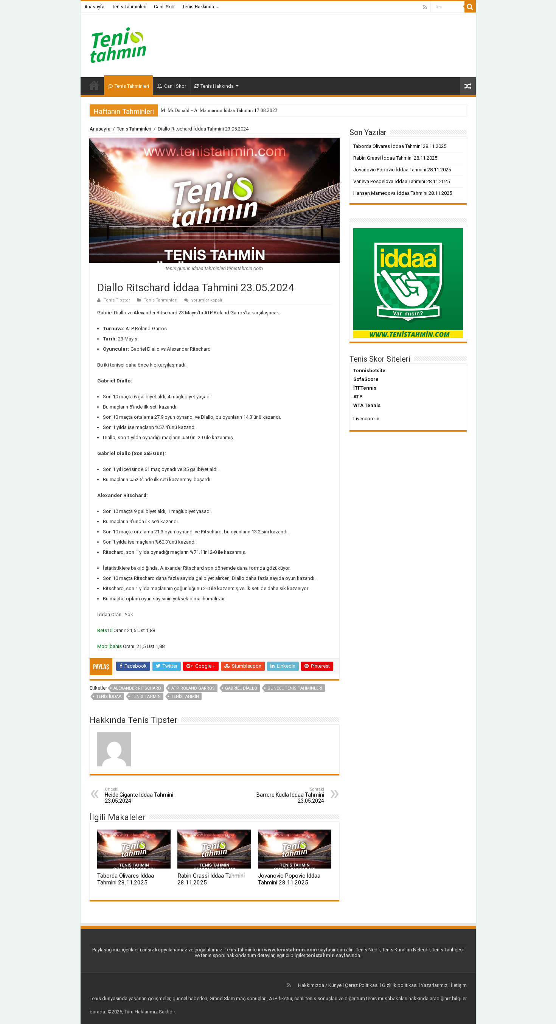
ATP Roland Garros (193, 688)
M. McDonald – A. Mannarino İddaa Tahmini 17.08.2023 (219, 110)
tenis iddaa (108, 696)
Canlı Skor (164, 6)
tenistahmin (185, 696)
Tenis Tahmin (146, 696)
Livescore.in (366, 418)
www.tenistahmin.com (290, 950)
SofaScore (366, 379)
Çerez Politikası (362, 985)
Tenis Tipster (117, 300)
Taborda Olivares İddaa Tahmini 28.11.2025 (125, 879)
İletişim (459, 985)
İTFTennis (364, 388)
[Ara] (470, 6)
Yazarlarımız (434, 985)
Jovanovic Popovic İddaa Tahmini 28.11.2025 (289, 879)
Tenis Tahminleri (129, 6)
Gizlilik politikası (400, 985)
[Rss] (425, 7)
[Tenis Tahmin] (124, 43)
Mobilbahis (109, 646)
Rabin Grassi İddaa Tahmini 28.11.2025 (395, 158)
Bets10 (104, 630)
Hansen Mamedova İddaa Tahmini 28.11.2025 (402, 193)
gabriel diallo (241, 688)
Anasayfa (94, 6)
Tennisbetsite (369, 370)
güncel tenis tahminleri (294, 688)
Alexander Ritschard (137, 688)
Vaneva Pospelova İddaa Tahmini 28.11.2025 (401, 181)
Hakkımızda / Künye (320, 985)
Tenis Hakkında (198, 6)
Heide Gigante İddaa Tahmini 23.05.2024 (139, 795)
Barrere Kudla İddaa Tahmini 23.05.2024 (290, 795)
